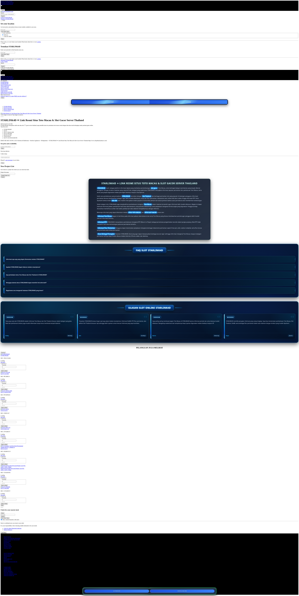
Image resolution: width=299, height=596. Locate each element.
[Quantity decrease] (4, 387)
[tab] (1, 507)
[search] (8, 14)
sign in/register (9, 160)
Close (2, 97)
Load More (3, 532)
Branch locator (7, 536)
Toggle (2, 10)
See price (3, 362)
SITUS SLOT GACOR (6, 93)
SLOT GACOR (5, 87)
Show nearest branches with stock (10, 519)
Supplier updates (8, 546)
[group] (1, 519)
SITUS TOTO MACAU (7, 89)
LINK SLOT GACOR (6, 92)
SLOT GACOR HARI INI (10, 561)
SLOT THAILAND (6, 85)
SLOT (5, 557)
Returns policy (7, 543)
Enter (2, 148)
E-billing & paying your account (12, 539)
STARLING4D (4, 83)
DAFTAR (110, 102)
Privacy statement (8, 571)
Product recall (7, 541)
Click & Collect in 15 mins (7, 96)
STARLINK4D (4, 82)
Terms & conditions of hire (10, 574)
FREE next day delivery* (20, 96)
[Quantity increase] (2, 387)
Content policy (7, 567)
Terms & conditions (8, 572)
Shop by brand (7, 545)
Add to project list (5, 157)
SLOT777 (6, 560)
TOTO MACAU (5, 86)
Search (2, 13)
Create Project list (5, 175)
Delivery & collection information (12, 538)
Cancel (2, 177)
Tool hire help (7, 548)
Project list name (5, 172)
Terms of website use (9, 575)
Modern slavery (7, 569)
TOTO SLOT (4, 90)
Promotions (6, 542)
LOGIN (188, 102)
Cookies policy (7, 568)
